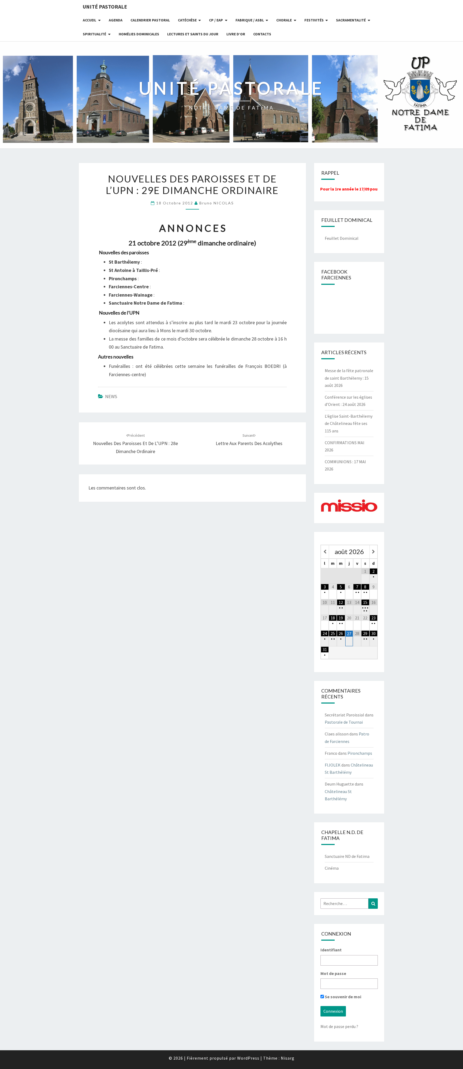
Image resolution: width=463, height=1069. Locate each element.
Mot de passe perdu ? (339, 1026)
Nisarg (287, 1058)
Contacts (262, 34)
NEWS (111, 396)
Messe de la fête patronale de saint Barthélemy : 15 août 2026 (349, 378)
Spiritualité (94, 34)
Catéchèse (187, 20)
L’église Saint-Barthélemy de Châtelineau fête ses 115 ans (348, 423)
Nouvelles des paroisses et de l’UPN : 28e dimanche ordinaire (135, 443)
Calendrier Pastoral (150, 20)
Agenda (115, 20)
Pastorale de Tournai (344, 722)
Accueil (89, 20)
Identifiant (331, 949)
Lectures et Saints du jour (192, 34)
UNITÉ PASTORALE (105, 6)
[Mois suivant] (373, 551)
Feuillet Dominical (342, 238)
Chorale (284, 20)
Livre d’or (235, 34)
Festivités (314, 20)
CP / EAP (216, 20)
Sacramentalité (351, 20)
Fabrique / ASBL (250, 20)
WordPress (248, 1058)
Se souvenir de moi (342, 996)
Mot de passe (333, 973)
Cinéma (332, 868)
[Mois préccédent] (325, 551)
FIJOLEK (333, 765)
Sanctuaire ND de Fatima (347, 856)
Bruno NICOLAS (216, 203)
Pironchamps (360, 753)
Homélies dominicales (139, 34)
